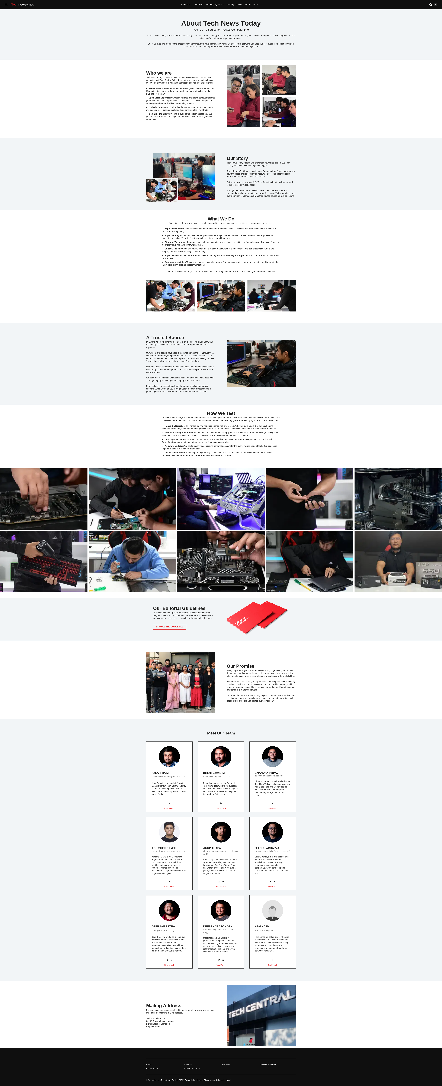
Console (247, 4)
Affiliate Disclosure (192, 1068)
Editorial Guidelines (268, 1065)
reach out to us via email (181, 1010)
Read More (168, 808)
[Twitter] (271, 882)
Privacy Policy (152, 1068)
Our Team (226, 1065)
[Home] (22, 5)
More (255, 4)
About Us (188, 1065)
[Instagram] (219, 882)
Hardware (185, 4)
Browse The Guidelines (169, 627)
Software (199, 4)
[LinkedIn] (169, 803)
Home (148, 1065)
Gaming (230, 4)
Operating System (213, 4)
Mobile (239, 4)
